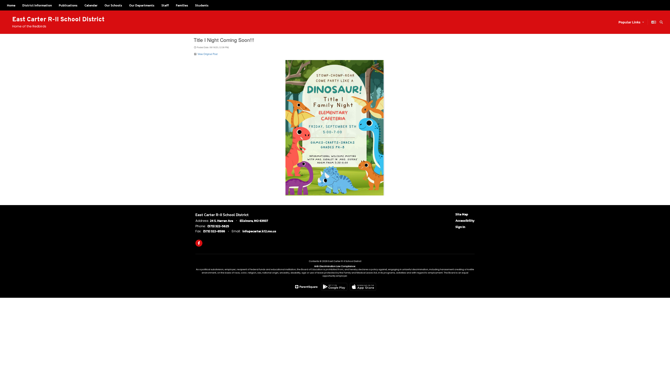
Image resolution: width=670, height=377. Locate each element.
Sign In (460, 226)
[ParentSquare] (306, 286)
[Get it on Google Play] (334, 287)
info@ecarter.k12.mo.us (259, 231)
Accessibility (465, 220)
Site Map (461, 214)
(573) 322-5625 (218, 226)
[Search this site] (661, 22)
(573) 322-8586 (214, 231)
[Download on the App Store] (363, 287)
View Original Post (208, 54)
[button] (631, 22)
